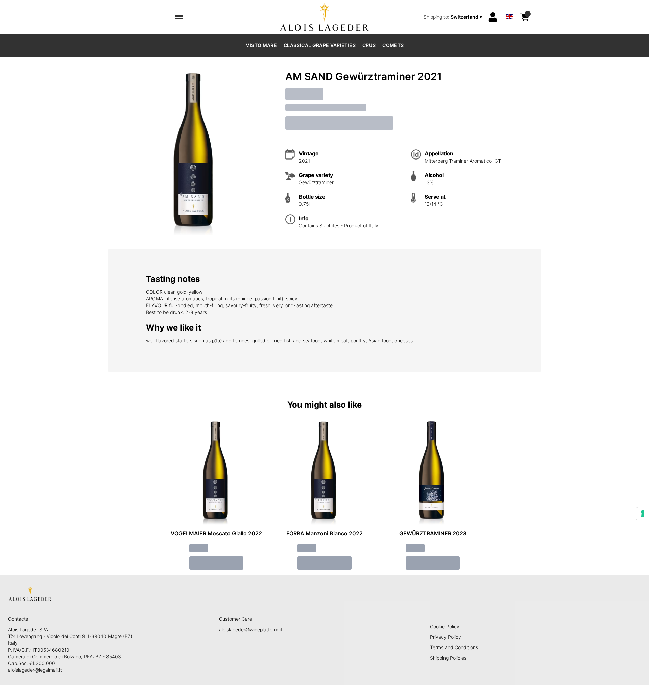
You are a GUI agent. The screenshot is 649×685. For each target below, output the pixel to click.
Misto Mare (261, 45)
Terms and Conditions (454, 647)
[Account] (493, 17)
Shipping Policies (448, 658)
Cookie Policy (444, 626)
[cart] (524, 17)
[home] (325, 17)
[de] (509, 7)
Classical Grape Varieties (320, 45)
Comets (393, 45)
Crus (369, 45)
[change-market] (453, 17)
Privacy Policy (445, 637)
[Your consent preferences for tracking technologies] (642, 513)
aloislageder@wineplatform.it (250, 629)
